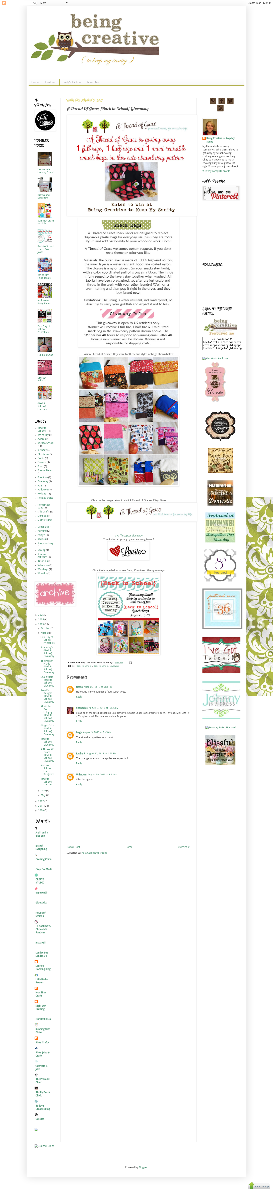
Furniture (43, 477)
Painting (42, 530)
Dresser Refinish (42, 379)
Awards (42, 439)
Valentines (43, 565)
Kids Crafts (44, 511)
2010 (41, 810)
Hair (40, 485)
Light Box (43, 515)
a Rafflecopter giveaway (128, 535)
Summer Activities (42, 555)
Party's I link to (72, 82)
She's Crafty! (42, 1042)
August (45, 633)
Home (35, 82)
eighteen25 (42, 892)
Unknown (81, 774)
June (43, 790)
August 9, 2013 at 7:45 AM (97, 732)
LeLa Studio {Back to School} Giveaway (47, 681)
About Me (93, 82)
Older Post (183, 847)
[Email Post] (130, 662)
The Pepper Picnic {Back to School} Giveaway (47, 667)
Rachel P (80, 753)
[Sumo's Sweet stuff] (220, 580)
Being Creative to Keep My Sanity (220, 140)
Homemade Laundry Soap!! (46, 170)
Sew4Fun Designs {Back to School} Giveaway (47, 696)
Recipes (42, 539)
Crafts (41, 458)
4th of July (43, 435)
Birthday (42, 450)
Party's (41, 535)
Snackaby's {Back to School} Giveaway (47, 652)
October (46, 628)
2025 (41, 615)
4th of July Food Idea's (44, 276)
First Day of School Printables (44, 329)
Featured (51, 82)
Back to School (101, 666)
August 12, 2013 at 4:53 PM (101, 753)
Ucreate (40, 1119)
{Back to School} (84, 666)
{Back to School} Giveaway (47, 742)
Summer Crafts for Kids (46, 222)
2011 (41, 805)
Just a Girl (41, 942)
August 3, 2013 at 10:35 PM (104, 708)
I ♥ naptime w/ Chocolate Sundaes (43, 929)
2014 (41, 619)
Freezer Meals (45, 470)
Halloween (43, 489)
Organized (43, 526)
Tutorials (43, 561)
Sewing (41, 550)
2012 (41, 801)
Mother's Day (45, 519)
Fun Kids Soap (45, 355)
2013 (41, 624)
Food (40, 466)
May (43, 795)
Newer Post (74, 847)
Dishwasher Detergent (44, 196)
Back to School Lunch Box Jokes (46, 249)
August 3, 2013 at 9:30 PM (98, 687)
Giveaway (114, 666)
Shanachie (82, 708)
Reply (79, 696)
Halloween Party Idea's (44, 302)
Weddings (43, 569)
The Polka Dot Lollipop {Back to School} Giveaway (47, 713)
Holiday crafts (45, 497)
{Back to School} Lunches (42, 406)
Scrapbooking (45, 543)
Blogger (143, 1167)
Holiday (42, 493)
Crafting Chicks (44, 859)
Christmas (43, 454)
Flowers (42, 462)
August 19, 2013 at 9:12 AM (103, 774)
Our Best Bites (43, 1019)
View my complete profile (216, 171)
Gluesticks (41, 902)
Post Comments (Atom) (94, 852)
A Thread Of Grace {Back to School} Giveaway (47, 755)
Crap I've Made (44, 869)
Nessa (79, 687)
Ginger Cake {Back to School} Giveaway (47, 730)
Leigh (79, 732)
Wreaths (42, 573)
